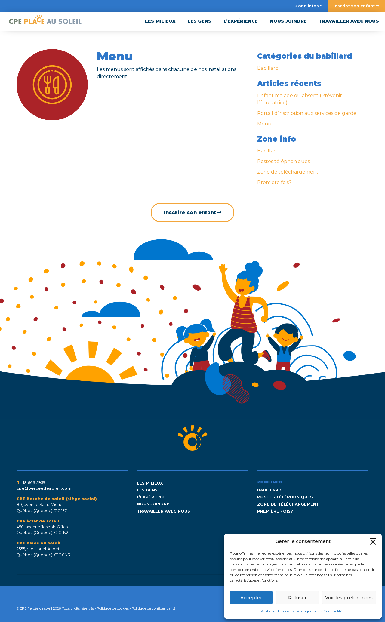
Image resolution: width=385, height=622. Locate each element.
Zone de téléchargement (288, 172)
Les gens (199, 21)
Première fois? (274, 182)
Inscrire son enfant (354, 6)
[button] (373, 541)
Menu (264, 124)
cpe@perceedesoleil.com (44, 488)
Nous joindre (288, 21)
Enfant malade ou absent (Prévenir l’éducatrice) (299, 99)
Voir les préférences (349, 597)
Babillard (268, 68)
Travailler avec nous (349, 21)
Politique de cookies (277, 611)
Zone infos (307, 6)
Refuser (297, 597)
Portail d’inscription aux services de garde (306, 113)
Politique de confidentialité (319, 611)
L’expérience (240, 21)
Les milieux (160, 21)
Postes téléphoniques (283, 161)
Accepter (251, 597)
